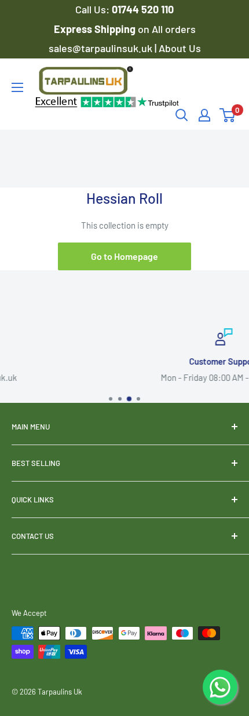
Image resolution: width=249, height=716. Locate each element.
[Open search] (181, 115)
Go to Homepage (124, 256)
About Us (180, 48)
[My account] (204, 115)
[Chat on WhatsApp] (220, 687)
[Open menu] (17, 87)
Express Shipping (96, 29)
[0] (228, 115)
